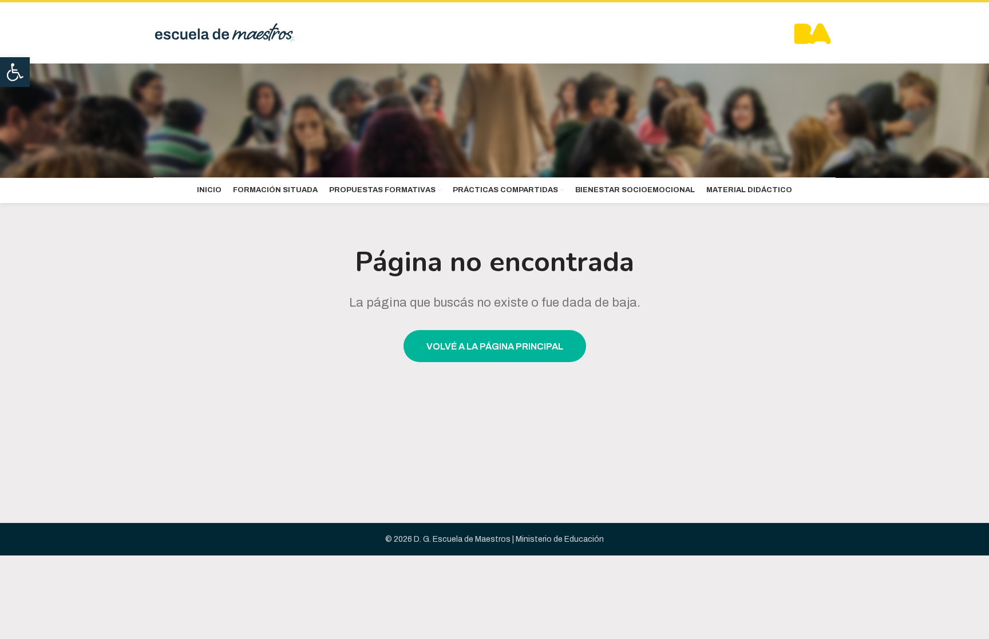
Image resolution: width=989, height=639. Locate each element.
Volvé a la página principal (494, 346)
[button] (15, 72)
